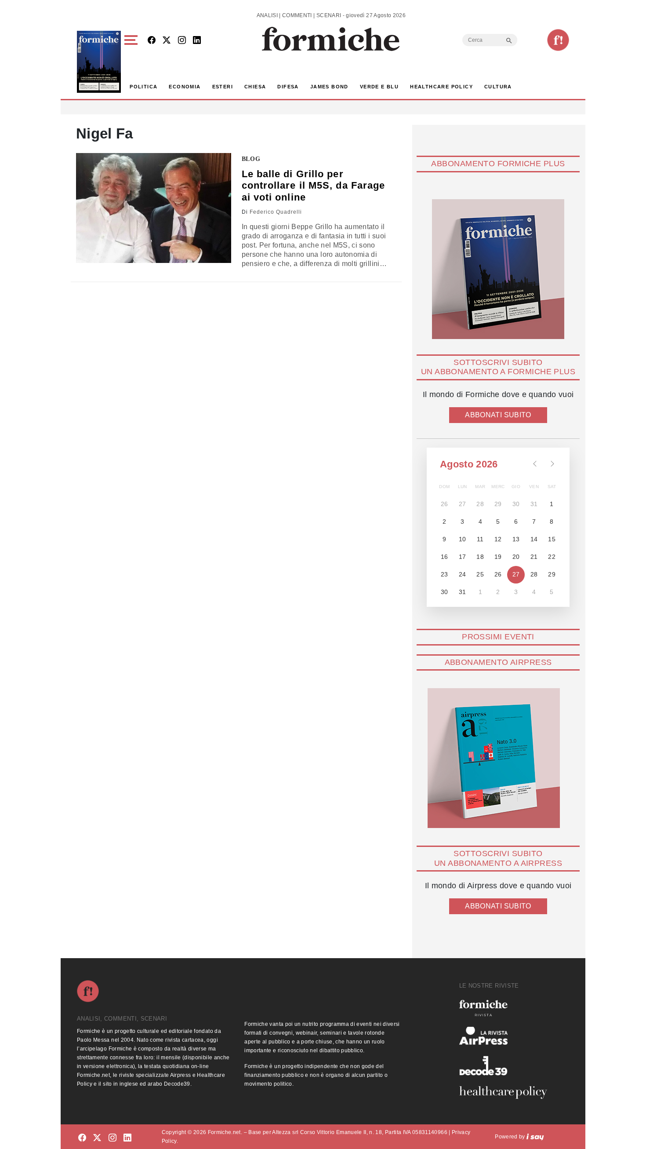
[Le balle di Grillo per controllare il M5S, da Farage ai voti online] (153, 208)
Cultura (498, 86)
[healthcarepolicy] (506, 1092)
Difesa (287, 86)
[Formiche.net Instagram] (181, 41)
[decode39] (506, 1065)
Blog (251, 159)
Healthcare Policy (441, 86)
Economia (184, 86)
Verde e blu (379, 86)
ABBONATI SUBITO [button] (498, 415)
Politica (143, 86)
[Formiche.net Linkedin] (196, 41)
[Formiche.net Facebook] (151, 41)
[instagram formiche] (112, 1138)
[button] (132, 62)
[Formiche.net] (558, 40)
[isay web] (535, 1137)
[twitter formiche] (97, 1138)
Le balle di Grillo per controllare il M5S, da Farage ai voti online (313, 185)
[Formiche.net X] (166, 41)
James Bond (329, 86)
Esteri (222, 86)
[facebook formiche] (82, 1138)
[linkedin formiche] (127, 1138)
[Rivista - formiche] (506, 1008)
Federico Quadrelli (276, 212)
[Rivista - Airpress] (506, 1036)
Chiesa (255, 86)
